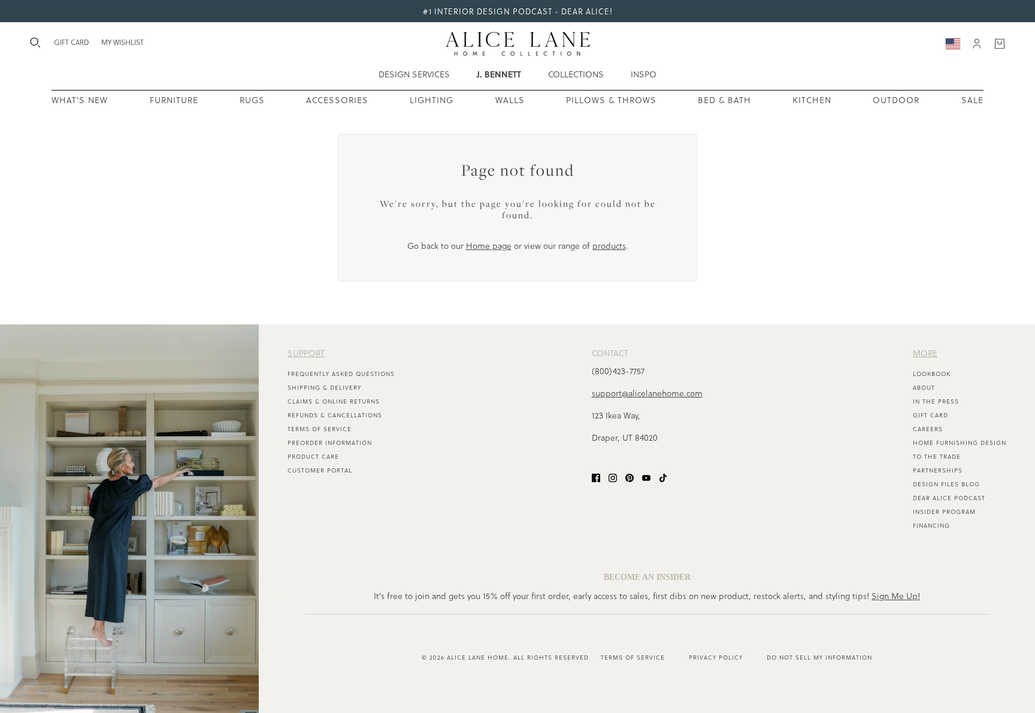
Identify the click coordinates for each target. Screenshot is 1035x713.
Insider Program (944, 511)
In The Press (936, 401)
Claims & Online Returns (334, 401)
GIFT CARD (71, 42)
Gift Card (930, 415)
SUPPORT (306, 353)
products (609, 245)
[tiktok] (663, 476)
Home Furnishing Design (959, 442)
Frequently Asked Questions (341, 373)
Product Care (313, 456)
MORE (925, 353)
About (924, 387)
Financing (931, 525)
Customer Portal (320, 470)
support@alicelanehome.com (647, 393)
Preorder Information (330, 442)
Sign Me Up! (895, 595)
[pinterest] (629, 476)
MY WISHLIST (122, 42)
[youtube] (646, 476)
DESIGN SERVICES (414, 74)
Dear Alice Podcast (949, 498)
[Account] (976, 43)
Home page (489, 245)
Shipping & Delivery (324, 387)
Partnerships (938, 470)
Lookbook (932, 373)
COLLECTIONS (576, 74)
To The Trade (937, 456)
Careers (928, 429)
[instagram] (613, 476)
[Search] (35, 42)
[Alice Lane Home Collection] (518, 44)
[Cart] (999, 43)
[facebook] (596, 476)
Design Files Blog (946, 484)
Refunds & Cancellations (335, 415)
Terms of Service (320, 429)
